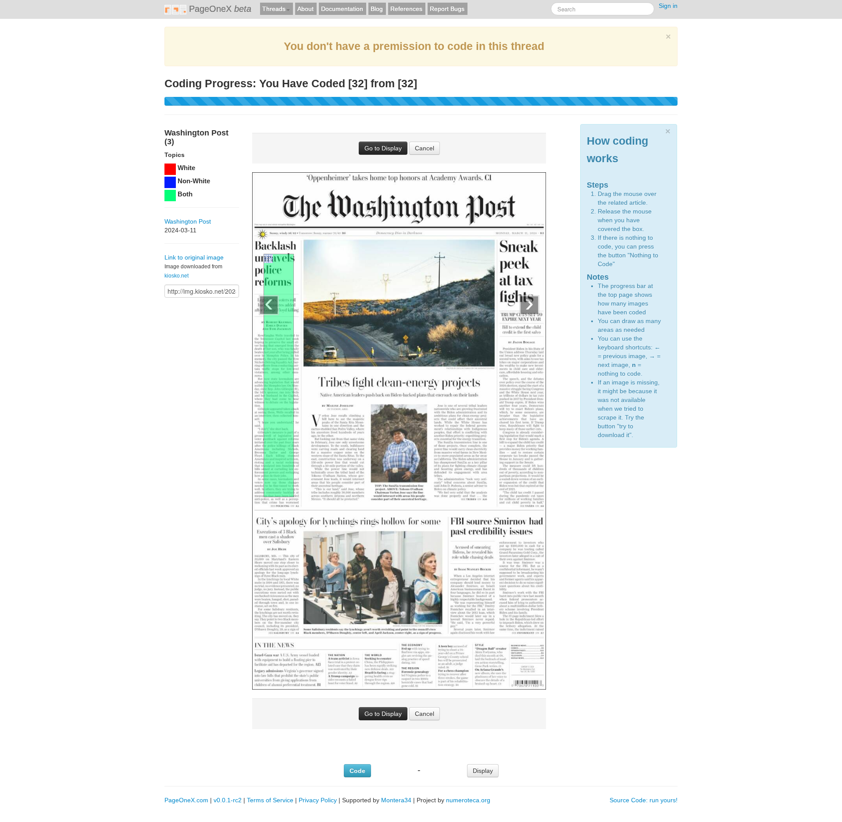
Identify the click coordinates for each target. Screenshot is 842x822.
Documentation (342, 8)
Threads (273, 8)
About (305, 8)
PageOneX (218, 9)
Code (357, 770)
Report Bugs (447, 8)
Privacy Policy (318, 800)
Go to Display (383, 148)
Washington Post (187, 221)
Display (483, 770)
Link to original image (194, 257)
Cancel (424, 148)
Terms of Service (270, 800)
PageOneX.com (186, 800)
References (406, 8)
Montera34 (396, 800)
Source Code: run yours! (644, 800)
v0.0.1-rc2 (228, 800)
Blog (377, 8)
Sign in (668, 5)
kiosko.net (176, 276)
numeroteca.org (468, 800)
